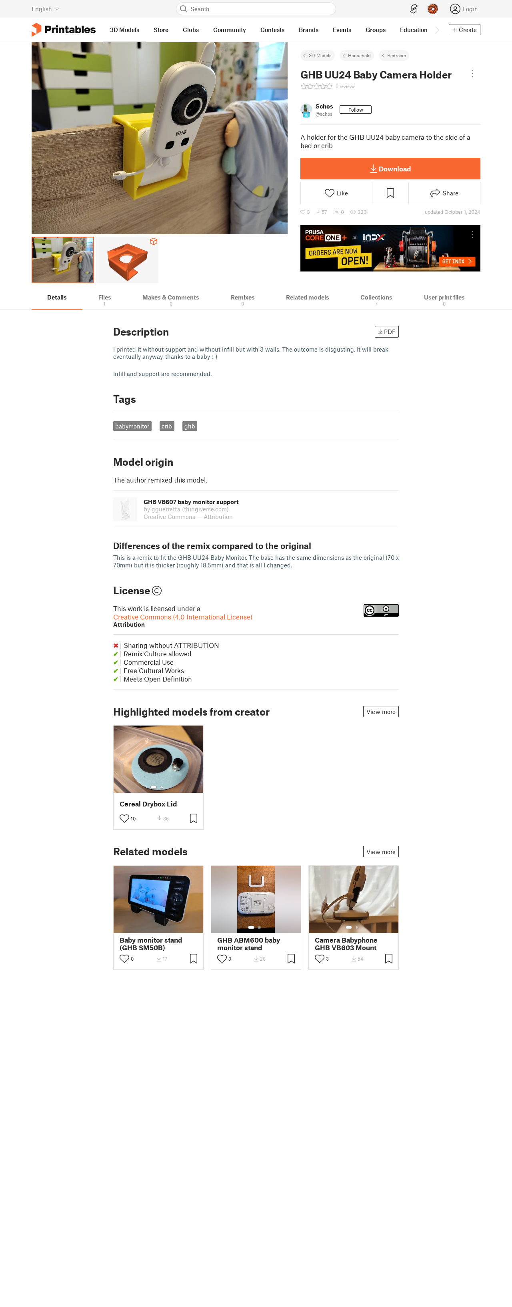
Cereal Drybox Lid (148, 804)
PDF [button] (390, 331)
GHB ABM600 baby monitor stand (248, 943)
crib (167, 426)
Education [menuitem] (414, 29)
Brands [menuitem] (308, 29)
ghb (189, 426)
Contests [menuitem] (272, 29)
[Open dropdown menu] (472, 73)
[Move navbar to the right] (437, 30)
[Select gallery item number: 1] (153, 787)
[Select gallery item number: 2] (161, 787)
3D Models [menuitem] (124, 29)
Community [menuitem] (229, 29)
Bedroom (396, 55)
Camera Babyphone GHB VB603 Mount (346, 943)
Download (395, 169)
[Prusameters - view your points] (433, 9)
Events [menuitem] (342, 29)
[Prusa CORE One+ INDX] (390, 248)
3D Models (320, 55)
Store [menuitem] (161, 29)
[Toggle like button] (124, 818)
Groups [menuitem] (376, 29)
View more (381, 711)
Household (359, 55)
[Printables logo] (64, 30)
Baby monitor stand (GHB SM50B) (151, 943)
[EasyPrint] (414, 9)
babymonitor (132, 426)
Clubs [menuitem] (191, 29)
